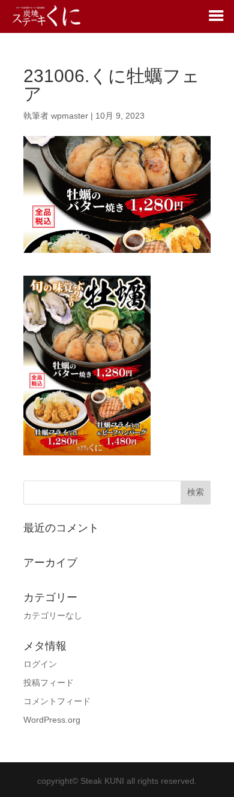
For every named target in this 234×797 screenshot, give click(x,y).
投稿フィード (48, 682)
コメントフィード (57, 701)
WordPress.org (51, 719)
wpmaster (69, 115)
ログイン (40, 664)
